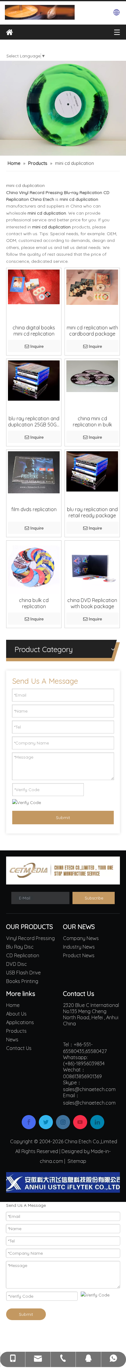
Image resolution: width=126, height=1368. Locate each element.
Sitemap (77, 1161)
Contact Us (18, 1048)
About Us (16, 1014)
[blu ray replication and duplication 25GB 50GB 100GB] (34, 380)
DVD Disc (16, 964)
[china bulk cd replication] (34, 568)
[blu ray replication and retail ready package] (92, 471)
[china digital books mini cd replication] (34, 286)
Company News (81, 938)
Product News (78, 955)
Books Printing (22, 981)
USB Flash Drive (23, 973)
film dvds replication (34, 509)
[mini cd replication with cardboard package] (92, 287)
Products (16, 1031)
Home (13, 1005)
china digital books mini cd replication (34, 331)
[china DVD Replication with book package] (92, 568)
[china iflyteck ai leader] (63, 1182)
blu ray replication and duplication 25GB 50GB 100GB (34, 421)
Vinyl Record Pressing (30, 938)
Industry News (79, 947)
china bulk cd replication (34, 603)
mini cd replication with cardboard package (92, 331)
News (12, 1039)
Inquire (37, 346)
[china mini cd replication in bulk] (92, 376)
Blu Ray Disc (20, 947)
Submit (63, 817)
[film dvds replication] (34, 471)
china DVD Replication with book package (92, 603)
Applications (20, 1022)
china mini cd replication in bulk (92, 421)
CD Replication (22, 955)
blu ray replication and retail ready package (92, 512)
